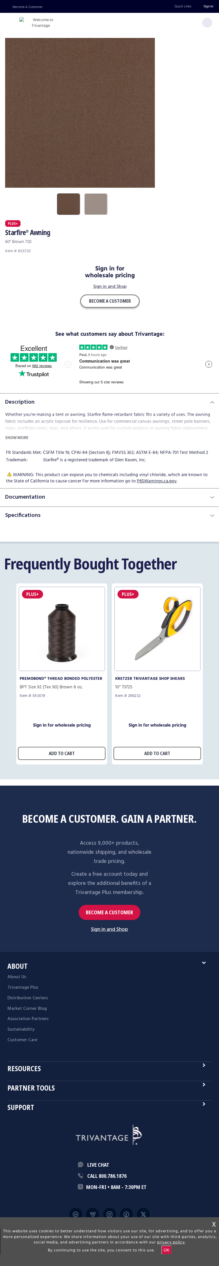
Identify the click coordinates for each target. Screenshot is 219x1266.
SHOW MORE (16, 437)
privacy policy (171, 1242)
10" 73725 (123, 687)
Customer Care (22, 1040)
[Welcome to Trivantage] (40, 23)
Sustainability (21, 1029)
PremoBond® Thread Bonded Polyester (61, 679)
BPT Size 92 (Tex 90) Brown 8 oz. (51, 687)
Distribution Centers (27, 998)
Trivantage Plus (22, 987)
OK (166, 1250)
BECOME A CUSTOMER (109, 912)
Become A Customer (27, 7)
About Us (16, 977)
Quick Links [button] (183, 6)
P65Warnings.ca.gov (157, 481)
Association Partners (27, 1019)
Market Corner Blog (27, 1008)
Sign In (208, 6)
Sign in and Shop (110, 287)
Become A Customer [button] (110, 301)
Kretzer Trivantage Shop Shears (150, 679)
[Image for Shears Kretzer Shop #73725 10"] (157, 669)
